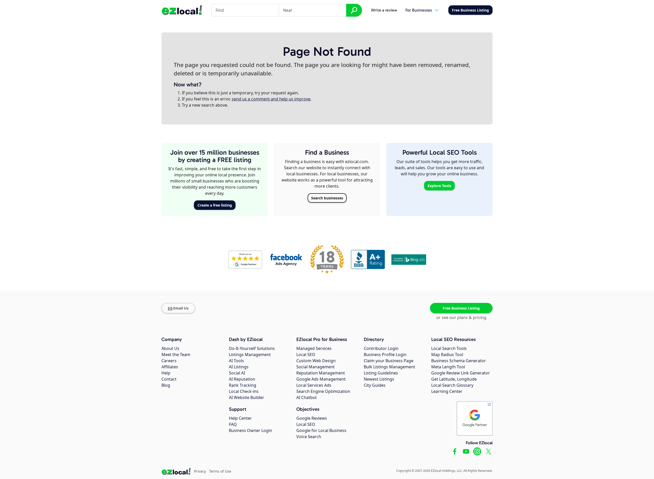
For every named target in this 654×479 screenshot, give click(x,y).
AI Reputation (242, 379)
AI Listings (239, 367)
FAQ (233, 424)
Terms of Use (220, 471)
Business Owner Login (250, 430)
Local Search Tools (449, 348)
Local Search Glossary (452, 385)
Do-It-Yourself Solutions (252, 348)
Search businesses (327, 198)
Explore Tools (439, 185)
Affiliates (169, 367)
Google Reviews (311, 418)
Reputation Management (320, 373)
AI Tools (236, 360)
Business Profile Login (385, 354)
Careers (169, 360)
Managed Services (314, 348)
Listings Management (250, 354)
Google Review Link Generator (460, 373)
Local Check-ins (244, 391)
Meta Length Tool (448, 367)
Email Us (181, 308)
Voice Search (308, 436)
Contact (169, 379)
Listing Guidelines (381, 373)
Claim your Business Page (388, 360)
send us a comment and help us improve (271, 99)
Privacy (200, 471)
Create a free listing (214, 205)
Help (165, 373)
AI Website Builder (246, 397)
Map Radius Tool (447, 354)
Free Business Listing (461, 308)
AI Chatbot (306, 397)
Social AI (237, 373)
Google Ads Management (321, 379)
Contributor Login (381, 348)
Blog (165, 385)
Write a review (384, 10)
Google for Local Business (321, 430)
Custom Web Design (316, 360)
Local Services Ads (313, 385)
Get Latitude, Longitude (454, 379)
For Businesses (418, 10)
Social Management (315, 367)
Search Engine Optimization (323, 391)
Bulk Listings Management (389, 367)
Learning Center (446, 391)
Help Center (240, 418)
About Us (170, 348)
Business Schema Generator (458, 360)
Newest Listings (379, 379)
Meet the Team (175, 354)
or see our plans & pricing (461, 317)
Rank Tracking (242, 385)
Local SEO (305, 354)
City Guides (375, 385)
